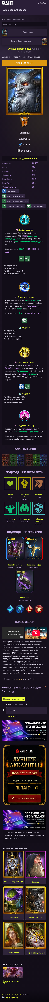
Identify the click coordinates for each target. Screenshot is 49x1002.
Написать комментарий (13, 699)
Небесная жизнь (39, 520)
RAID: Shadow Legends (11, 994)
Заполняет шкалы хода (15, 196)
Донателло (13, 917)
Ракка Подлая (35, 917)
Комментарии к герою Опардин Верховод (21, 689)
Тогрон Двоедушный (35, 953)
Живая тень (24, 597)
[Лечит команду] (24, 320)
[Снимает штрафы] (27, 386)
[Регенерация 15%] (21, 386)
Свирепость (10, 519)
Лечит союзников (38, 206)
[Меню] (44, 10)
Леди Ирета (13, 953)
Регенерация (11, 191)
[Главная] (2, 20)
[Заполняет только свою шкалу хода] (27, 259)
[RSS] (44, 686)
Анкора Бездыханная (13, 882)
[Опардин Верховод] (24, 90)
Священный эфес (34, 565)
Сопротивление (24, 495)
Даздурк (35, 882)
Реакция (38, 494)
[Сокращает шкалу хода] (21, 259)
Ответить (12, 716)
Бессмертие (25, 519)
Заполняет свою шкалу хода (17, 201)
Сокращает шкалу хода (15, 206)
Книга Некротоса (15, 565)
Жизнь (10, 494)
